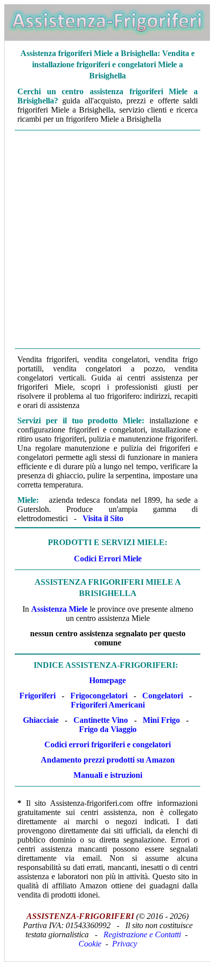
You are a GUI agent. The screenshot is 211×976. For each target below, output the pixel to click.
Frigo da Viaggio (108, 729)
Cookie (89, 943)
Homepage (107, 680)
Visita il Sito (103, 518)
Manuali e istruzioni (107, 775)
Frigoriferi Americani (108, 704)
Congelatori (162, 695)
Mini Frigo (161, 720)
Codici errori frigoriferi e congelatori (107, 744)
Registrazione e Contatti (142, 934)
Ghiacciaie (41, 720)
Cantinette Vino (100, 720)
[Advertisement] (105, 239)
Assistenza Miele (59, 609)
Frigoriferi (37, 695)
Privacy (124, 943)
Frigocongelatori (98, 695)
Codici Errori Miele (108, 558)
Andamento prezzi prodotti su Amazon (108, 759)
